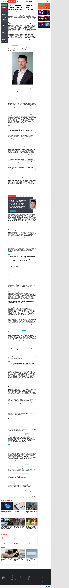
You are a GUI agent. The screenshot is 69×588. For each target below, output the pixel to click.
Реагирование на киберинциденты (19, 232)
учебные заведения (17, 189)
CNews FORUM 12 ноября (3, 5)
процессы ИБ (21, 309)
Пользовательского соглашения (5, 586)
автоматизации (32, 185)
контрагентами (18, 376)
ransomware (15, 109)
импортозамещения (31, 170)
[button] (47, 1)
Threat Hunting (29, 222)
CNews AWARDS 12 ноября (4, 7)
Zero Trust (26, 372)
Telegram (29, 578)
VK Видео (29, 576)
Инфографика (3, 39)
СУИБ (22, 298)
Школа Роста (3, 10)
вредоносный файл (27, 348)
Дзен (28, 579)
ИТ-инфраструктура (22, 426)
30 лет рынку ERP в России (4, 14)
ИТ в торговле (3, 30)
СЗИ (25, 35)
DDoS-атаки (31, 108)
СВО (15, 34)
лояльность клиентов (27, 104)
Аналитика (3, 575)
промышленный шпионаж (18, 358)
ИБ (19, 29)
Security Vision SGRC (27, 327)
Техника (12, 577)
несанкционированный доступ (22, 355)
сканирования (23, 221)
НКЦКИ (13, 321)
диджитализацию (33, 29)
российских (14, 218)
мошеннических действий (25, 393)
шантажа (12, 130)
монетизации (34, 356)
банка (20, 207)
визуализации (14, 323)
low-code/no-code (25, 268)
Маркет (12, 576)
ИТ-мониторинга (32, 467)
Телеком (3, 32)
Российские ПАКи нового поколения (4, 19)
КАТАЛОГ (44, 1)
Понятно (48, 586)
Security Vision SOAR (14, 266)
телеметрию (18, 468)
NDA (29, 376)
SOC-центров (30, 427)
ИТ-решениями (23, 267)
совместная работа (16, 462)
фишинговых (29, 396)
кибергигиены (23, 413)
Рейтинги (3, 37)
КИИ (14, 160)
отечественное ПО (11, 172)
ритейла (31, 337)
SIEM (32, 468)
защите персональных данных (20, 94)
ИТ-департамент (16, 284)
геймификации (28, 403)
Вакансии (21, 576)
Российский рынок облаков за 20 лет (4, 12)
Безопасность (12, 1)
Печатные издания (13, 579)
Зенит (22, 207)
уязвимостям (10, 313)
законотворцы (30, 150)
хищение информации (11, 240)
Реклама (21, 575)
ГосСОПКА (10, 173)
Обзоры (3, 577)
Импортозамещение (4, 23)
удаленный (19, 339)
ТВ (11, 578)
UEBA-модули (29, 138)
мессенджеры (25, 141)
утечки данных (27, 108)
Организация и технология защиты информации (17, 201)
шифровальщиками (15, 47)
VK (28, 575)
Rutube (29, 577)
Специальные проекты (14, 575)
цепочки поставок (11, 379)
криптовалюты (29, 240)
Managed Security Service (26, 218)
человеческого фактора (12, 307)
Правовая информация (42, 577)
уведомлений (29, 320)
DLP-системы (24, 138)
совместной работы (19, 340)
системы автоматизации (30, 274)
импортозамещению (28, 38)
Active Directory (28, 286)
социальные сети (30, 141)
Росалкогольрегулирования (23, 204)
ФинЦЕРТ (9, 321)
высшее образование (18, 200)
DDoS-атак (21, 46)
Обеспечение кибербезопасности (19, 103)
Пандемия (25, 29)
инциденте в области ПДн (18, 163)
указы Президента (19, 93)
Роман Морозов (13, 198)
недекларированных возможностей (22, 381)
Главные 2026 (4, 17)
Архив (3, 578)
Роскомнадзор (16, 321)
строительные (31, 121)
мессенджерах (23, 397)
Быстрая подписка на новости (43, 572)
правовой (14, 429)
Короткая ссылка (33, 496)
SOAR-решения (21, 276)
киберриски (18, 31)
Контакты (21, 577)
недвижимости (22, 122)
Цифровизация (4, 21)
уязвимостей (13, 222)
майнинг (25, 240)
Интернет (3, 34)
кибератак (30, 34)
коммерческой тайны (11, 106)
